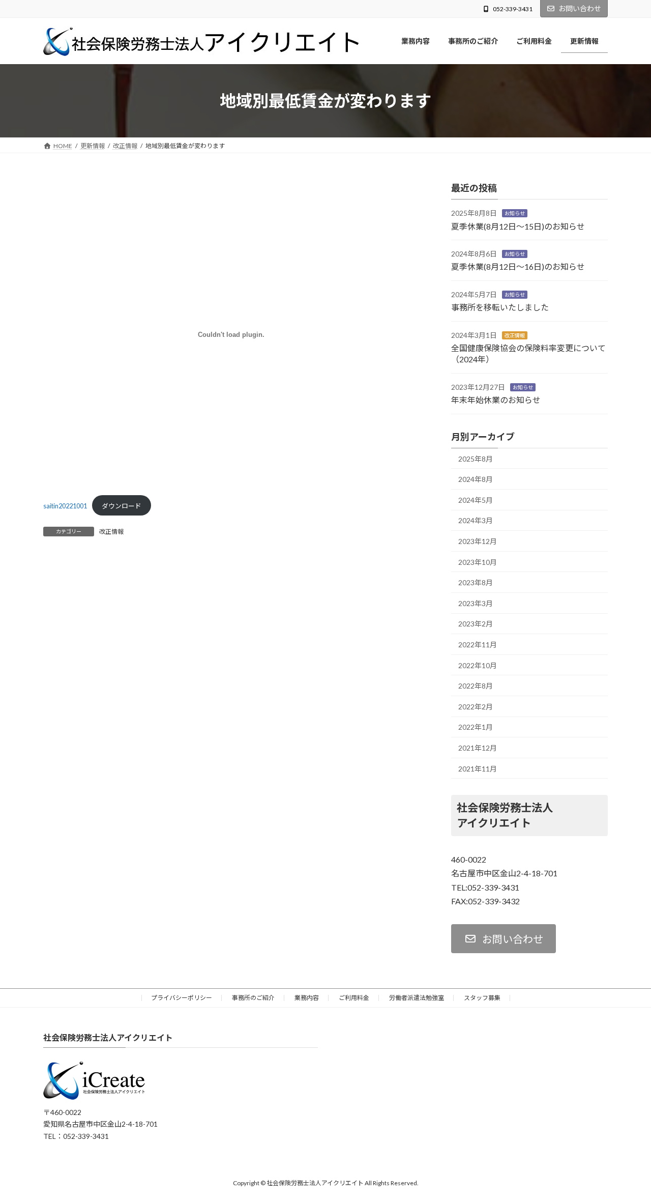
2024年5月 (475, 500)
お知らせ (515, 214)
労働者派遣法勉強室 (416, 998)
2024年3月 (475, 521)
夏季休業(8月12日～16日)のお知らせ (518, 267)
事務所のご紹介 (253, 998)
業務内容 (306, 998)
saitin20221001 (65, 506)
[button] (503, 938)
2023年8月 (475, 583)
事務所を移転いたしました (500, 307)
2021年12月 (477, 748)
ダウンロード (121, 506)
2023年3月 (475, 603)
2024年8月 (475, 479)
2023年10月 (477, 562)
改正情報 (111, 531)
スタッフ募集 (482, 998)
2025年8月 (475, 458)
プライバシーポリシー (181, 998)
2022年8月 (475, 686)
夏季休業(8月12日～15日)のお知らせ (518, 226)
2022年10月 (477, 665)
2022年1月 (475, 727)
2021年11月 (477, 768)
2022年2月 (475, 706)
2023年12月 (477, 541)
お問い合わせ (579, 8)
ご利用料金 (354, 998)
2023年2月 (475, 624)
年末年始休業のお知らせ (496, 400)
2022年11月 (477, 644)
